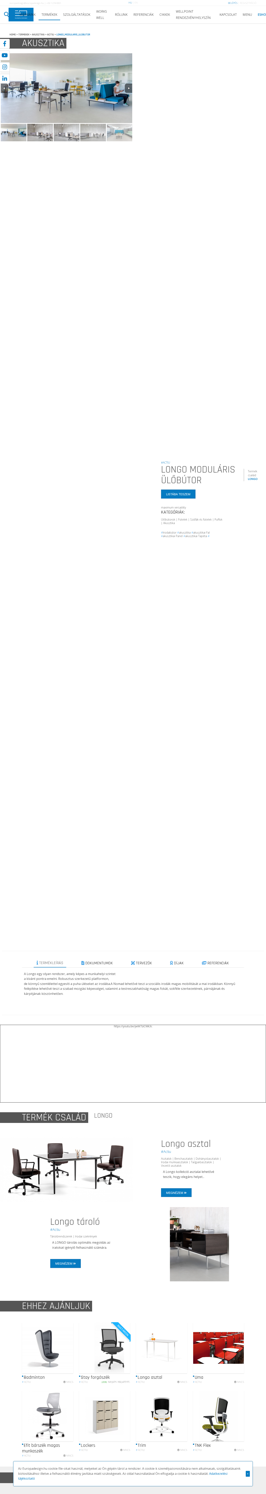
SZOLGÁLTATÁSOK (76, 14)
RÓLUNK (121, 14)
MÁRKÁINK (27, 14)
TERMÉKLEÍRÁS (50, 962)
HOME (13, 34)
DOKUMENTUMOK (98, 963)
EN (136, 2)
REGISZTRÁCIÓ (248, 3)
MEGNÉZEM (175, 1192)
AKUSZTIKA (38, 34)
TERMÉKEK (49, 14)
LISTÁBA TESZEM (178, 494)
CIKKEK (164, 14)
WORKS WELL (101, 14)
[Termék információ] (60, 1348)
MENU (247, 14)
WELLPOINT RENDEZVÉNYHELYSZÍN (193, 14)
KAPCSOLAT (228, 14)
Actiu (26, 1382)
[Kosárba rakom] (124, 1348)
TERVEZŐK (143, 963)
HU (130, 2)
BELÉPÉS (232, 3)
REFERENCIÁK (143, 14)
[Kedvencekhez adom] (66, 1348)
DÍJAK (178, 963)
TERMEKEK (23, 34)
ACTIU (50, 34)
